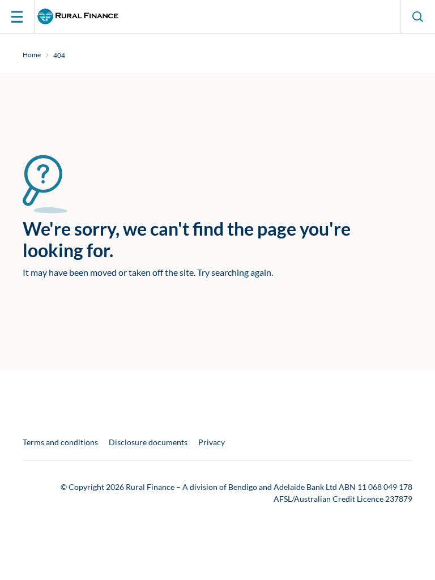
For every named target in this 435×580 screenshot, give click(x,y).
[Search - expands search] (418, 17)
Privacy (211, 442)
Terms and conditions (60, 442)
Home (32, 54)
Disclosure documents (148, 442)
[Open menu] (17, 17)
